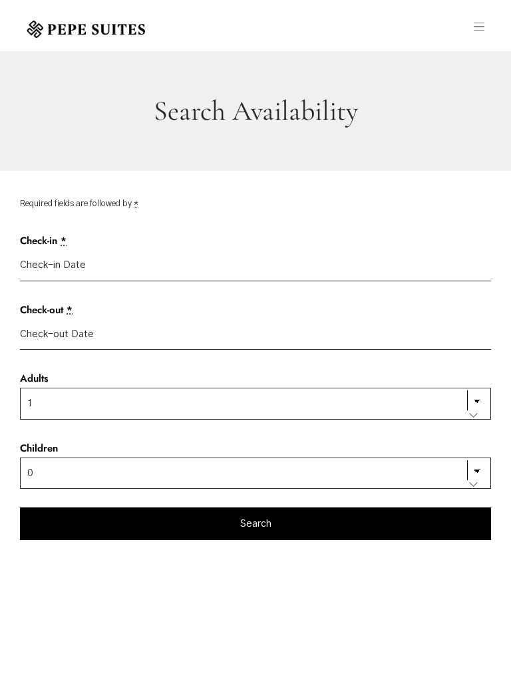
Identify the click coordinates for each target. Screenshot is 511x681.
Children (39, 448)
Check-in (43, 240)
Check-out (46, 310)
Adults (34, 378)
